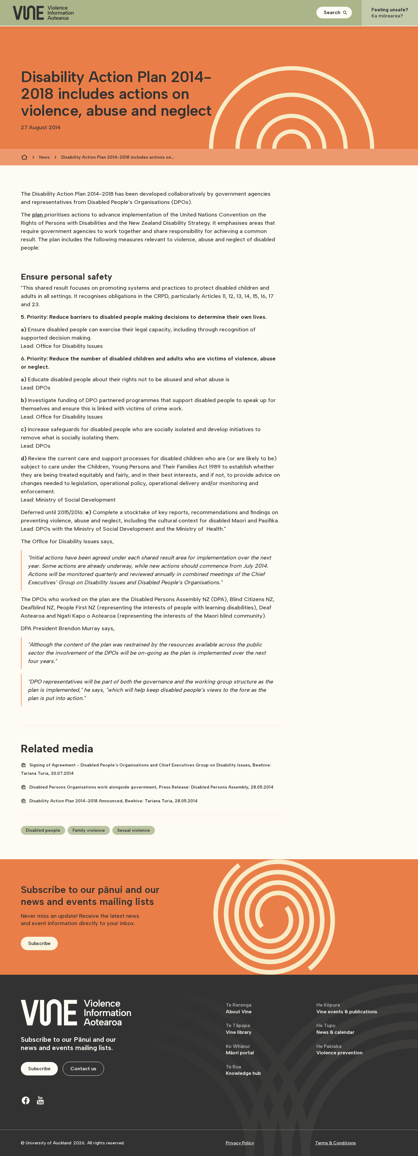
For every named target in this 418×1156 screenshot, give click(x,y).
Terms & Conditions (335, 1143)
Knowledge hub (243, 1070)
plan (38, 214)
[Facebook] (26, 1100)
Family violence (89, 830)
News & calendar (335, 1028)
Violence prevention (339, 1049)
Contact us (83, 1068)
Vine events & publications (346, 1008)
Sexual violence (133, 830)
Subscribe (39, 943)
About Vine (239, 1008)
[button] (334, 12)
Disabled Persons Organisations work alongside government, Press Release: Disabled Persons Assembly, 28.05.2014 (151, 787)
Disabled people (43, 830)
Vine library (239, 1028)
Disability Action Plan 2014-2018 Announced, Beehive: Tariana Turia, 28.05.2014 (113, 801)
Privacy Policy (240, 1143)
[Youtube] (40, 1100)
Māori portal (240, 1049)
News (44, 157)
